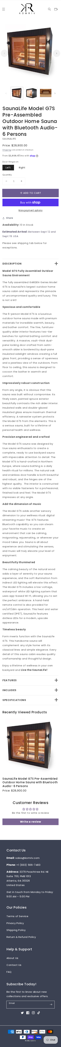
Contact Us (14, 965)
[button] (50, 9)
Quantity (7, 174)
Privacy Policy (15, 923)
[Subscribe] (50, 1004)
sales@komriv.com (27, 858)
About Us (12, 958)
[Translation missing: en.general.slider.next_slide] (56, 53)
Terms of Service (17, 916)
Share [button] (9, 218)
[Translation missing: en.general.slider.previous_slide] (4, 53)
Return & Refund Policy (21, 937)
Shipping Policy (16, 930)
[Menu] (3, 9)
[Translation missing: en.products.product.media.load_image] (17, 93)
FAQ (9, 972)
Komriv (33, 1041)
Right (22, 167)
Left (8, 167)
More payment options (30, 210)
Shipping (6, 150)
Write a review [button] (30, 822)
